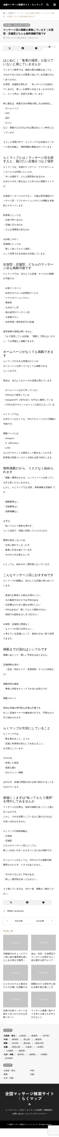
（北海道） (22, 1036)
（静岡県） (15, 1039)
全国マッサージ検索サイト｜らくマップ (29, 1096)
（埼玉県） (15, 1043)
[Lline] (36, 48)
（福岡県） (32, 1054)
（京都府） (10, 1051)
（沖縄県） (44, 1054)
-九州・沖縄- (8, 1054)
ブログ (22, 1110)
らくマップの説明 (34, 1110)
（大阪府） (28, 1047)
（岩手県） (46, 1036)
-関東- (5, 1043)
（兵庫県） (40, 1047)
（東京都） (26, 1043)
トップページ (11, 1110)
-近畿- (5, 1047)
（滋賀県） (21, 1051)
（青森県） (34, 1036)
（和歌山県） (16, 1047)
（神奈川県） (39, 1043)
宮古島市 (9, 1058)
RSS (29, 1104)
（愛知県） (38, 1039)
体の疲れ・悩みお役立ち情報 (16, 25)
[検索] (47, 4)
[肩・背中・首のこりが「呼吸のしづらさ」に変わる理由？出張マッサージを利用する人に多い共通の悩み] (43, 920)
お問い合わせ (18, 1114)
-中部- (5, 1039)
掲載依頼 (48, 1110)
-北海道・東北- (9, 1036)
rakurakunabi (19, 911)
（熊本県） (20, 1054)
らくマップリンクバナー (36, 1114)
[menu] (54, 4)
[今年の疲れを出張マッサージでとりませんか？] (16, 920)
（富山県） (26, 1039)
